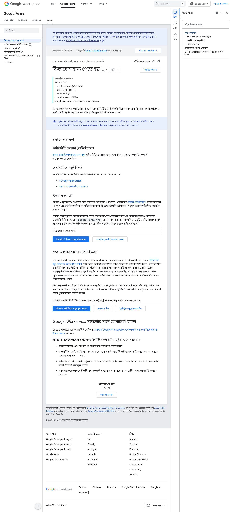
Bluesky (91, 444)
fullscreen (222, 13)
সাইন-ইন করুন (221, 4)
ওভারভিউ (8, 20)
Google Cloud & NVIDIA (57, 459)
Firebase (133, 449)
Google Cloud (136, 464)
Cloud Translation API (96, 50)
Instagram (93, 449)
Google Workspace (69, 61)
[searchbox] (21, 30)
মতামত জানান (150, 69)
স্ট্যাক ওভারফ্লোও (137, 202)
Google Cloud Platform (133, 487)
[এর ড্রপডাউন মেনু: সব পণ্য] (92, 4)
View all (133, 474)
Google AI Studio (137, 454)
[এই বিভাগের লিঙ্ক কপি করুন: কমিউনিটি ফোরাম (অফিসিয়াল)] (97, 148)
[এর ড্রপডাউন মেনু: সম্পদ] (107, 4)
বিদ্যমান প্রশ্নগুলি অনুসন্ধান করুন (71, 239)
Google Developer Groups (58, 444)
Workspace (31, 4)
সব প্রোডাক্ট (84, 492)
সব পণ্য (84, 3)
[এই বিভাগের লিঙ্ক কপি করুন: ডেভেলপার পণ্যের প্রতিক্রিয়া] (100, 252)
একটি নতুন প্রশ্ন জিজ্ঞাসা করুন (110, 239)
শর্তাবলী (50, 505)
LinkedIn (92, 454)
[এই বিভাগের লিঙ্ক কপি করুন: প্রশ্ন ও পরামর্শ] (77, 140)
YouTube (92, 464)
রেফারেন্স (36, 20)
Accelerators (52, 454)
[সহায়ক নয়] (158, 61)
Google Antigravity (138, 459)
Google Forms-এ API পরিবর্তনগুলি (82, 40)
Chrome (133, 444)
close (227, 13)
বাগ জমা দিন (103, 308)
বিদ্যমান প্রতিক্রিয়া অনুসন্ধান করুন (71, 308)
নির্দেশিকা (22, 20)
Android (133, 439)
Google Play (135, 469)
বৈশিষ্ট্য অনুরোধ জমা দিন (131, 308)
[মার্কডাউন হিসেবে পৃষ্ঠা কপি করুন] (113, 69)
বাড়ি (52, 3)
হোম (54, 61)
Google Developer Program (59, 439)
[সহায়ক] (153, 61)
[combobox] (170, 4)
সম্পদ (101, 3)
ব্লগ (89, 439)
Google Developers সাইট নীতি (101, 411)
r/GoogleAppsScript (70, 180)
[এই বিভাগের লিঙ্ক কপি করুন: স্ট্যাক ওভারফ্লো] (76, 196)
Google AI (156, 487)
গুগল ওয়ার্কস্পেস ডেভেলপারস (69, 154)
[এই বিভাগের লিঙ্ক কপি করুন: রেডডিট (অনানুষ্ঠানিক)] (85, 168)
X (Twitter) (93, 459)
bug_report (217, 13)
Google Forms (67, 3)
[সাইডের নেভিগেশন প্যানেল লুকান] (38, 506)
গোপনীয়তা (62, 505)
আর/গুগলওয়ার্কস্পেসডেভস (73, 186)
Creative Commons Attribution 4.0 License (106, 408)
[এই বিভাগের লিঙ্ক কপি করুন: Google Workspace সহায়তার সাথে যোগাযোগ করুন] (139, 322)
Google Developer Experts (59, 449)
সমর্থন (50, 20)
